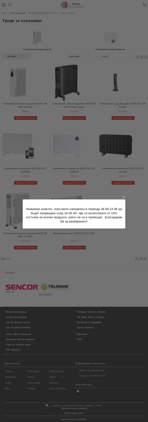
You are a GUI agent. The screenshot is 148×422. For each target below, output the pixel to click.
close (123, 197)
